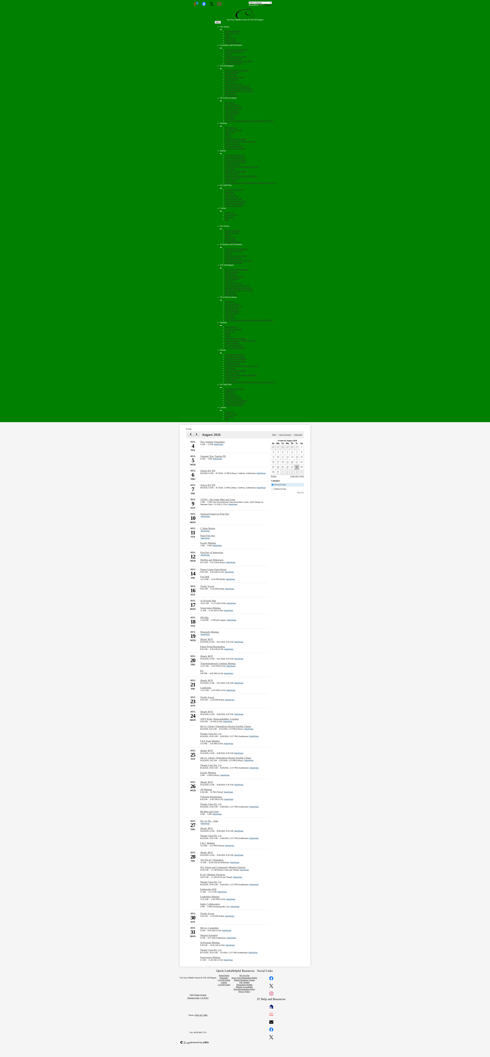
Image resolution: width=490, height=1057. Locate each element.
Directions (229, 217)
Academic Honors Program (236, 50)
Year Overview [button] (285, 435)
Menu (218, 22)
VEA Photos (230, 119)
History (228, 36)
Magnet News (230, 75)
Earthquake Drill (208, 889)
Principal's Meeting (209, 632)
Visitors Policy (231, 181)
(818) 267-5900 (201, 1015)
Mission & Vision (232, 34)
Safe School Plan (232, 174)
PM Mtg (204, 617)
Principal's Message (233, 31)
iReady (228, 135)
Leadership (205, 687)
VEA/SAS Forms (232, 114)
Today (273, 476)
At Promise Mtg (208, 600)
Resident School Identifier (235, 171)
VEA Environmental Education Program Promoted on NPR (249, 121)
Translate (267, 5)
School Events (280, 485)
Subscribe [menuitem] (298, 435)
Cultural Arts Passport (234, 63)
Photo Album (230, 38)
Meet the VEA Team (233, 107)
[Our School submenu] (221, 29)
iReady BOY (206, 639)
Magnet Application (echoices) (237, 86)
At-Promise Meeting (210, 942)
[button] (221, 247)
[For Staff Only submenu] (221, 188)
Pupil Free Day (207, 535)
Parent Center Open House (213, 569)
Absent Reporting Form (234, 155)
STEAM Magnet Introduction (237, 70)
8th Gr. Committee (209, 928)
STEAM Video (231, 96)
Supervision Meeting (210, 608)
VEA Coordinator (232, 105)
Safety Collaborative (210, 904)
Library (228, 137)
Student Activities (232, 144)
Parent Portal (230, 169)
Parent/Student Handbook (235, 139)
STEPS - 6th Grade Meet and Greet (217, 499)
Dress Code (229, 132)
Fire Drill (204, 576)
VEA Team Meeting (210, 741)
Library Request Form (234, 206)
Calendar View (297, 476)
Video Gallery (230, 40)
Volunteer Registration (211, 796)
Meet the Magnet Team (234, 77)
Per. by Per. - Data (209, 821)
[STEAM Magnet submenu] (221, 68)
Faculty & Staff (231, 215)
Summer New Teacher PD (213, 456)
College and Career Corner (236, 56)
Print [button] (274, 435)
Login (185, 1042)
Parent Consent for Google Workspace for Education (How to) (250, 183)
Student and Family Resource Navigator (241, 176)
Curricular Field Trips (233, 52)
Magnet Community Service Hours (239, 91)
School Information (233, 43)
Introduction (230, 102)
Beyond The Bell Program (235, 160)
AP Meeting (206, 789)
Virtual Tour (230, 82)
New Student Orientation (212, 442)
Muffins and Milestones (211, 560)
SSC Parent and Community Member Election (223, 867)
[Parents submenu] (221, 153)
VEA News (229, 116)
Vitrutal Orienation (232, 178)
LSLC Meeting (207, 843)
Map (227, 220)
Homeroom (229, 192)
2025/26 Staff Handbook (235, 203)
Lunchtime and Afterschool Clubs (238, 61)
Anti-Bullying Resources (235, 158)
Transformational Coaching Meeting (218, 663)
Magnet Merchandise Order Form (238, 89)
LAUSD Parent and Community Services (241, 167)
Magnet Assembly (209, 935)
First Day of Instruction (211, 552)
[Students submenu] (221, 126)
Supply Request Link (233, 199)
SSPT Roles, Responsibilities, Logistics (219, 719)
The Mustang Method (233, 146)
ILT (202, 671)
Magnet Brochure (232, 73)
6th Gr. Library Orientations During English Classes (225, 726)
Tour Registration (232, 79)
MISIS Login (230, 194)
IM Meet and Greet (209, 811)
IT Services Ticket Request (236, 201)
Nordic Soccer (207, 586)
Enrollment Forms (232, 164)
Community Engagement (235, 162)
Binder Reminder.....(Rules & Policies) (240, 141)
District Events (280, 489)
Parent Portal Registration (212, 646)
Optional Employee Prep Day (214, 514)
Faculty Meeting (208, 543)
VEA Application (232, 112)
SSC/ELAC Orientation (212, 860)
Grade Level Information (235, 148)
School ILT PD (207, 470)
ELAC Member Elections (212, 874)
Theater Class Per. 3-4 (210, 733)
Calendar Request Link (234, 190)
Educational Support (233, 59)
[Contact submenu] (221, 211)
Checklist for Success (233, 130)
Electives (228, 54)
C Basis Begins (207, 528)
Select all (300, 492)
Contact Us (229, 213)
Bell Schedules (231, 128)
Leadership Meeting (209, 896)
